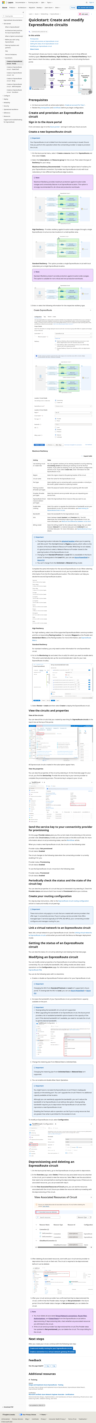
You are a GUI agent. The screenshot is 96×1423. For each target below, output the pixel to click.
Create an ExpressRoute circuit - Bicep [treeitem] (14, 80)
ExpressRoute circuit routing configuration (73, 901)
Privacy (43, 1419)
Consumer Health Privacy (57, 1419)
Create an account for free (74, 105)
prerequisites (45, 108)
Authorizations (39, 1318)
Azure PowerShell (81, 557)
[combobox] (12, 16)
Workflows (71, 840)
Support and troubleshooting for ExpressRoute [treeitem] (13, 121)
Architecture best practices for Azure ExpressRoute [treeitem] (13, 32)
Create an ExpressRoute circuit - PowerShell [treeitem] (14, 68)
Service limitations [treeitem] (11, 54)
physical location (68, 541)
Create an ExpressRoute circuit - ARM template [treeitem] (14, 85)
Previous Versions (17, 1419)
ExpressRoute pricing (84, 529)
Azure (37, 14)
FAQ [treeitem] (6, 51)
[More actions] (91, 14)
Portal (73, 7)
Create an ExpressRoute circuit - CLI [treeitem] (14, 74)
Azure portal (54, 127)
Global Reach (54, 1318)
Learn (31, 14)
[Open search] (87, 2)
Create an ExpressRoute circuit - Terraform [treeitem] (14, 91)
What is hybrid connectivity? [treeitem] (14, 36)
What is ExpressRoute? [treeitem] (12, 27)
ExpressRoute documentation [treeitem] (13, 20)
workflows (57, 108)
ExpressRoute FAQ (35, 970)
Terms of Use (72, 1419)
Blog (26, 1419)
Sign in (91, 2)
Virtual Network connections (66, 1316)
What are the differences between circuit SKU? (76, 521)
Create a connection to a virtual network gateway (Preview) (52, 1352)
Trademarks (82, 1419)
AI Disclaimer (6, 1419)
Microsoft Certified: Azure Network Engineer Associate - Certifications (51, 1394)
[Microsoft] (3, 2)
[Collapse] (23, 12)
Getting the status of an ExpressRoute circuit (44, 44)
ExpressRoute (54, 14)
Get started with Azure (85, 7)
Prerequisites (34, 39)
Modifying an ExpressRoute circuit (41, 46)
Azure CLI (40, 560)
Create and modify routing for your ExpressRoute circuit (51, 1348)
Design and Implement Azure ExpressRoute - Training (46, 1385)
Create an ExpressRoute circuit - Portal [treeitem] (14, 62)
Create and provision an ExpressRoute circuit (44, 41)
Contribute (35, 1419)
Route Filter (82, 1316)
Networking (44, 14)
